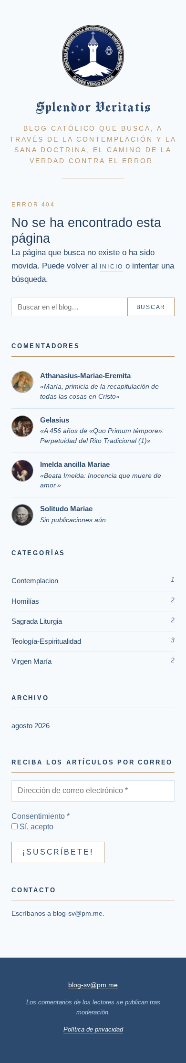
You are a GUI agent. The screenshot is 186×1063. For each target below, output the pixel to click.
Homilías (25, 601)
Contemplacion (34, 581)
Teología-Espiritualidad (46, 641)
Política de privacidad (93, 1029)
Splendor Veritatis (93, 106)
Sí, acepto (35, 827)
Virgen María (31, 661)
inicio (111, 266)
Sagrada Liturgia (36, 621)
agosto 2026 (30, 726)
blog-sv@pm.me (78, 913)
